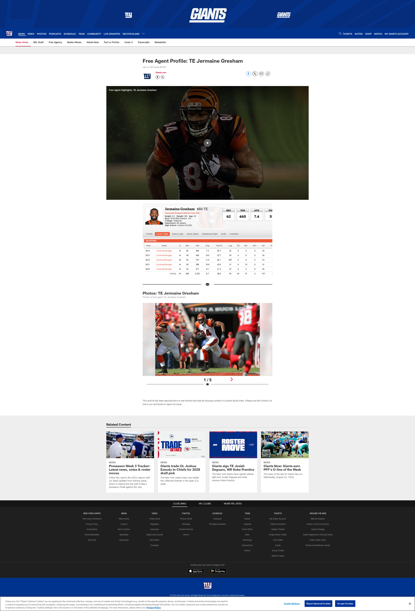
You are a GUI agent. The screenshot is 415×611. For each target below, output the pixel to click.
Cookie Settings (292, 603)
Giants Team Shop (318, 540)
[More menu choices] (143, 33)
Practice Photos (186, 529)
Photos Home (186, 519)
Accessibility (92, 529)
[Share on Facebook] (248, 75)
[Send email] (261, 75)
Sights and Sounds (154, 534)
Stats (247, 534)
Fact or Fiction (124, 529)
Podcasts (155, 545)
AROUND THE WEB (318, 513)
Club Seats (278, 540)
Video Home (154, 519)
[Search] (340, 33)
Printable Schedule (217, 524)
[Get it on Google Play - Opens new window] (218, 572)
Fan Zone (92, 540)
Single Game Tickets (278, 534)
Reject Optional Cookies (318, 603)
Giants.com (161, 72)
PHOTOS (186, 513)
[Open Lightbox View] (207, 346)
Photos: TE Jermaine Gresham (171, 293)
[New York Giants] (207, 586)
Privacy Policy (92, 524)
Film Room (154, 540)
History (186, 534)
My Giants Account (278, 519)
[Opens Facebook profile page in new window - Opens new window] (158, 77)
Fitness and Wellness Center (318, 545)
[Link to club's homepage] (9, 33)
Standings (247, 540)
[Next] (231, 379)
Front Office (247, 529)
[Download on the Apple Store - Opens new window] (195, 571)
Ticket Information (278, 524)
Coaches (247, 524)
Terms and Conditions (92, 519)
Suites (278, 545)
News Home (124, 519)
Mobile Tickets (278, 556)
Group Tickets (278, 550)
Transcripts (124, 540)
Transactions (247, 545)
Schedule (217, 519)
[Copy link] (267, 74)
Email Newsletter (92, 534)
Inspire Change (317, 529)
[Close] (409, 603)
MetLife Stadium (318, 519)
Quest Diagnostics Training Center (318, 534)
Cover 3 (124, 524)
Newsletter (124, 534)
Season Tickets (278, 529)
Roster (247, 519)
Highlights (154, 524)
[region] (207, 604)
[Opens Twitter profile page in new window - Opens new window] (163, 77)
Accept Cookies (345, 603)
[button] (207, 143)
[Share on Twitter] (254, 75)
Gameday (186, 524)
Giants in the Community (318, 524)
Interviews (154, 529)
